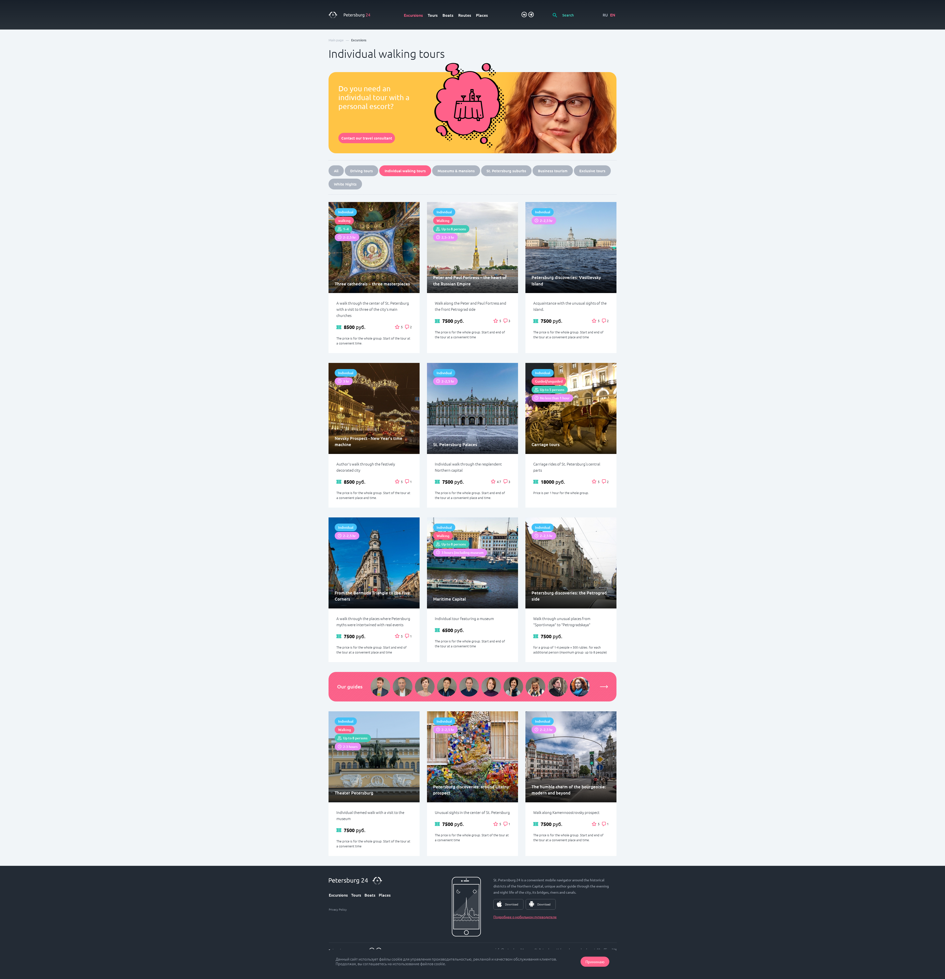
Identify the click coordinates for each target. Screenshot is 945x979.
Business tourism (552, 170)
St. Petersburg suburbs (506, 170)
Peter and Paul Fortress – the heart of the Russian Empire (470, 281)
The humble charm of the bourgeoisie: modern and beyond (569, 790)
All (336, 170)
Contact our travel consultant (366, 138)
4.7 (499, 481)
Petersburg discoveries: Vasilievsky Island (566, 281)
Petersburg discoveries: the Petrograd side (569, 596)
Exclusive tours (592, 170)
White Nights (345, 184)
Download (511, 904)
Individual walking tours (405, 170)
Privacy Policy (338, 909)
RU (605, 14)
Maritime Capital (449, 599)
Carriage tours (546, 444)
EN (612, 14)
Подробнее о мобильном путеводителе (525, 917)
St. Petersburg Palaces (455, 444)
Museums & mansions (456, 170)
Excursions (413, 15)
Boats (447, 15)
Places (482, 15)
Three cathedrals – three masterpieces (372, 284)
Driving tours (361, 170)
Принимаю (594, 961)
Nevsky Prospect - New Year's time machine (368, 441)
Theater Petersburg (354, 793)
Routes (464, 15)
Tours (433, 15)
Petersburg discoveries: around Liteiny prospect (471, 790)
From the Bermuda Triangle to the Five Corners (372, 596)
